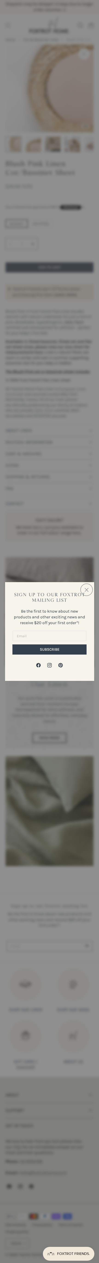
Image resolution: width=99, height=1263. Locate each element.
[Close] (87, 590)
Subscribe (49, 649)
